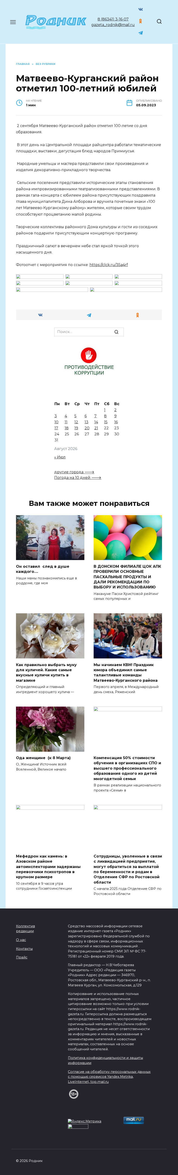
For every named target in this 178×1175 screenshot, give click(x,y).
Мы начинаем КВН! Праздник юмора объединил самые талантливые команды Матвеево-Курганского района (126, 672)
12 (76, 422)
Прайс (21, 957)
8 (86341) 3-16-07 (113, 19)
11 (66, 422)
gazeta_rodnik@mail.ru (113, 25)
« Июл (60, 457)
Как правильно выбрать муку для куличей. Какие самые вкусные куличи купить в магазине (46, 672)
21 (96, 428)
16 (116, 422)
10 (56, 422)
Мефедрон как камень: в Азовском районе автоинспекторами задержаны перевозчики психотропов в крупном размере (48, 866)
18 (67, 428)
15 (106, 422)
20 (87, 428)
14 (96, 422)
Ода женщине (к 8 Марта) (43, 758)
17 (56, 428)
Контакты (24, 949)
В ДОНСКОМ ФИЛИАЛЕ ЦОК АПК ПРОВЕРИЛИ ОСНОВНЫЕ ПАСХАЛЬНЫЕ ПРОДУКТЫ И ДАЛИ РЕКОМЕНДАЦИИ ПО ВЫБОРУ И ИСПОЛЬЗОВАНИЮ (127, 576)
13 (86, 422)
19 (76, 428)
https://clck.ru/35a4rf (108, 265)
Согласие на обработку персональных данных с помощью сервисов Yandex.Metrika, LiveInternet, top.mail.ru (109, 1077)
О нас (21, 940)
